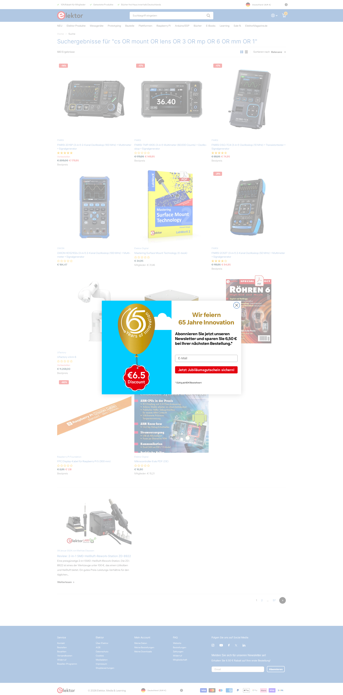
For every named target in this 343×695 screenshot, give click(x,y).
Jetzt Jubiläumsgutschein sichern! (206, 369)
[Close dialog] (236, 305)
